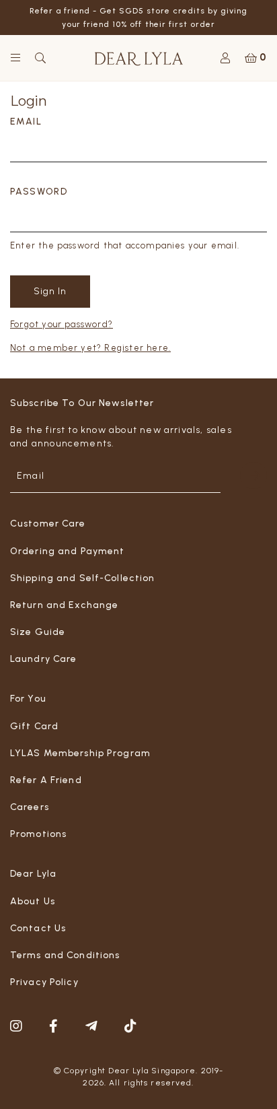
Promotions (38, 834)
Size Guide (37, 632)
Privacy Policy (44, 982)
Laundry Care (43, 659)
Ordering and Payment (67, 551)
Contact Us (38, 928)
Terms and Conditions (65, 955)
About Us (32, 901)
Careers (29, 807)
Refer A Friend (46, 780)
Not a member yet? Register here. (90, 348)
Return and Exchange (64, 605)
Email (26, 121)
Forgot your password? (61, 324)
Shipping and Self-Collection (82, 578)
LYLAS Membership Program (80, 753)
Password (38, 191)
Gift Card (34, 726)
